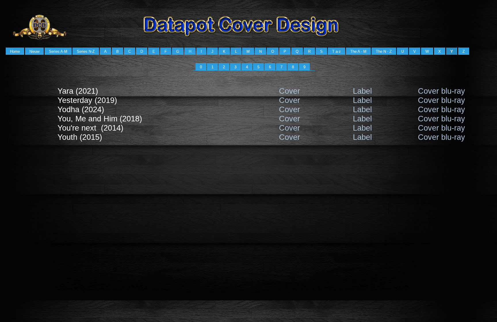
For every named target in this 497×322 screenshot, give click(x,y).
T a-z (336, 51)
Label (362, 91)
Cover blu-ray (441, 91)
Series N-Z (86, 51)
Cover (289, 91)
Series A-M (58, 51)
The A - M (358, 51)
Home (15, 51)
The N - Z (384, 51)
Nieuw (34, 51)
